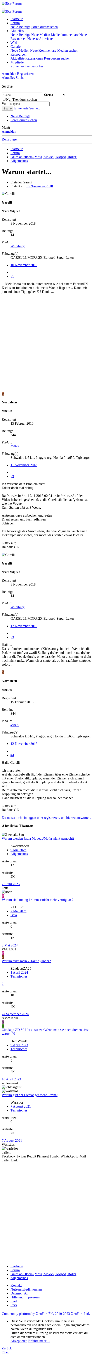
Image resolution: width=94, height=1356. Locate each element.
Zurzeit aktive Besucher (26, 66)
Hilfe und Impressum (25, 1297)
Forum (15, 23)
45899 (14, 446)
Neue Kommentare (43, 50)
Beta (13, 915)
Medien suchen (67, 50)
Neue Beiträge (20, 27)
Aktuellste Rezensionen (26, 58)
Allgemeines (19, 854)
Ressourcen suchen (57, 58)
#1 (12, 276)
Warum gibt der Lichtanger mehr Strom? (29, 1095)
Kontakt (16, 1285)
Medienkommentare (64, 35)
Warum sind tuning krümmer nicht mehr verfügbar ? (37, 900)
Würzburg (17, 246)
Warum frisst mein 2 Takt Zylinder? (26, 961)
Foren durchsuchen (44, 27)
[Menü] (3, 8)
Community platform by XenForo (46, 1314)
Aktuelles (17, 31)
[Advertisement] (47, 345)
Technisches (18, 976)
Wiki (13, 42)
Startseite (16, 19)
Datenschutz (19, 1293)
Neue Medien (40, 35)
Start (13, 1301)
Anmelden (9, 131)
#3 (12, 637)
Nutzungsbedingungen (26, 1289)
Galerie (15, 46)
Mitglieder (17, 62)
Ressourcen (18, 54)
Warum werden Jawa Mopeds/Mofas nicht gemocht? (38, 838)
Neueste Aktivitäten (40, 38)
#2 (12, 476)
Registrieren (10, 139)
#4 (12, 755)
